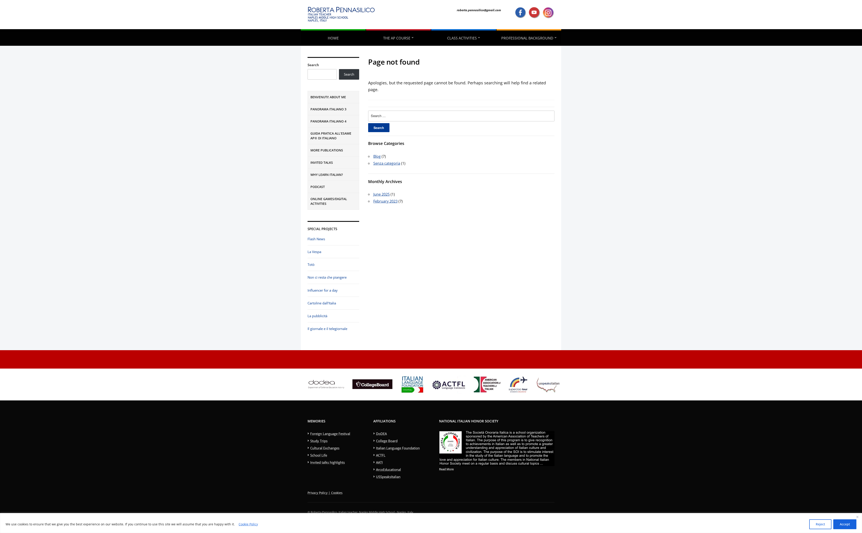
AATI (379, 462)
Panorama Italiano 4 (328, 121)
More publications (326, 150)
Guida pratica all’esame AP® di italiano (330, 135)
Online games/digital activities (328, 201)
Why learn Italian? (326, 175)
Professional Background (527, 38)
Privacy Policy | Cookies (325, 493)
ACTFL (380, 455)
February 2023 (385, 201)
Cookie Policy (248, 524)
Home (333, 38)
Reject (820, 524)
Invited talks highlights (327, 462)
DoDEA (381, 433)
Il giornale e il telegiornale (327, 328)
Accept (845, 524)
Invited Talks (321, 162)
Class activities (462, 38)
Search (313, 65)
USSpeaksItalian (388, 476)
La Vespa (314, 251)
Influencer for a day (323, 290)
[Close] (857, 517)
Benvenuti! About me (328, 97)
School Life (318, 455)
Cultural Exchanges (324, 448)
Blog (377, 156)
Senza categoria (386, 163)
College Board (387, 441)
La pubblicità (317, 316)
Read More (446, 469)
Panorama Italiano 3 (328, 109)
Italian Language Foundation (398, 448)
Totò (311, 264)
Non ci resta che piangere (327, 277)
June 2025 (381, 194)
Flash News (316, 239)
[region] (431, 523)
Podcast (317, 187)
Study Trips (319, 441)
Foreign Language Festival (330, 433)
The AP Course (396, 38)
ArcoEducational (388, 469)
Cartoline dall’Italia (322, 303)
